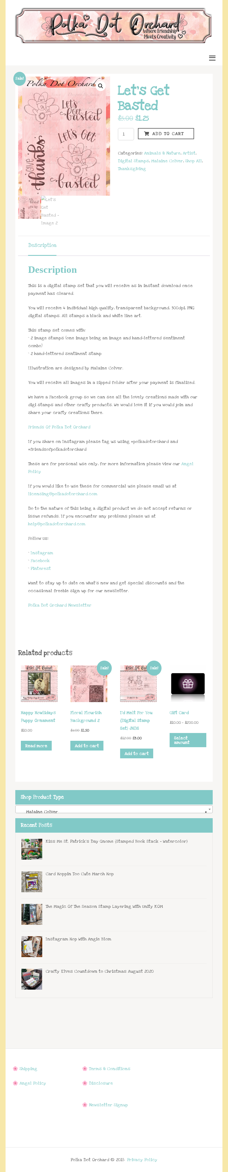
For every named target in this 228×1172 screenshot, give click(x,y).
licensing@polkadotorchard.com (62, 494)
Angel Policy (32, 1083)
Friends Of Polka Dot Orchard (59, 427)
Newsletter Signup (108, 1105)
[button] (101, 86)
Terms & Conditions (109, 1069)
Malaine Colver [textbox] (112, 812)
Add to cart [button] (87, 746)
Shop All (193, 161)
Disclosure (101, 1083)
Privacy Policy (142, 1160)
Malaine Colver (167, 161)
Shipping (28, 1069)
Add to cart (168, 133)
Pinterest (41, 568)
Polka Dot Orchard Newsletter (59, 605)
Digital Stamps (133, 161)
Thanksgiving (132, 168)
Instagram (42, 553)
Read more (36, 746)
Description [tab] (42, 245)
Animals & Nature (162, 153)
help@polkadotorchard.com (56, 524)
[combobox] (114, 809)
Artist (189, 153)
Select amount (182, 740)
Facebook (40, 560)
